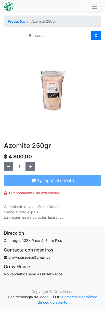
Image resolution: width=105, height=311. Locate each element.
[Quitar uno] (8, 166)
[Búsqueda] (96, 35)
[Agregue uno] (30, 166)
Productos (16, 21)
